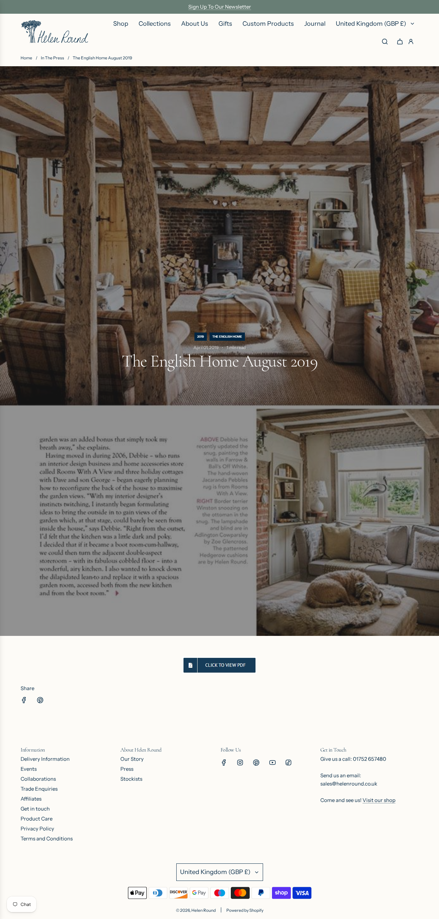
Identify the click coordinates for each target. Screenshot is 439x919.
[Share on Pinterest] (40, 701)
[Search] (384, 41)
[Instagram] (240, 762)
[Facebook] (224, 762)
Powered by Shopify (244, 910)
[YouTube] (272, 762)
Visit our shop (379, 800)
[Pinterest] (256, 762)
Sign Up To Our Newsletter (219, 6)
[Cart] (399, 41)
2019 (200, 336)
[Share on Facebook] (24, 701)
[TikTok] (288, 762)
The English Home (227, 336)
